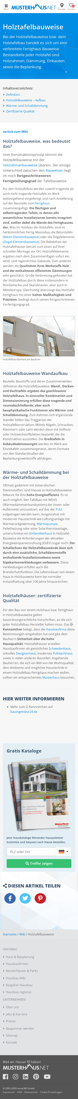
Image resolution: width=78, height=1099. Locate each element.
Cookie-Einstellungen (51, 1092)
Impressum (9, 1092)
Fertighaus (42, 203)
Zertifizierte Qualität (20, 111)
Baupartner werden (20, 1028)
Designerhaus (26, 653)
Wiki (22, 934)
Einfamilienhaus (40, 533)
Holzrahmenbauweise (20, 165)
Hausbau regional (18, 992)
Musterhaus (51, 677)
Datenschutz (31, 1092)
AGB (19, 1092)
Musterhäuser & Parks (22, 971)
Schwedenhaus (59, 648)
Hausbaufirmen (17, 964)
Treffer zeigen (40, 863)
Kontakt (11, 1042)
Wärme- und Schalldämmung (27, 106)
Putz (59, 509)
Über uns (12, 1007)
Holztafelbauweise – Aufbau (25, 100)
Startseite (10, 934)
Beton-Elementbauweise (21, 237)
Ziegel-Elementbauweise (21, 242)
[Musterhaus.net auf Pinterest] (38, 1078)
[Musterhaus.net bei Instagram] (17, 1078)
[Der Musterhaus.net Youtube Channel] (47, 1078)
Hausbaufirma (56, 629)
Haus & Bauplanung (20, 957)
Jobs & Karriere (16, 1014)
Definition (13, 95)
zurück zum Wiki (15, 132)
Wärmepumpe (47, 524)
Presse (11, 1021)
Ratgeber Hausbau (19, 985)
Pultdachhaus (63, 653)
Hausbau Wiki (15, 978)
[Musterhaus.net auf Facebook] (7, 1078)
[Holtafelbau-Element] (8, 350)
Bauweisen (54, 170)
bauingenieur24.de (23, 712)
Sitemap (12, 1035)
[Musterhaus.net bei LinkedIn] (27, 1078)
